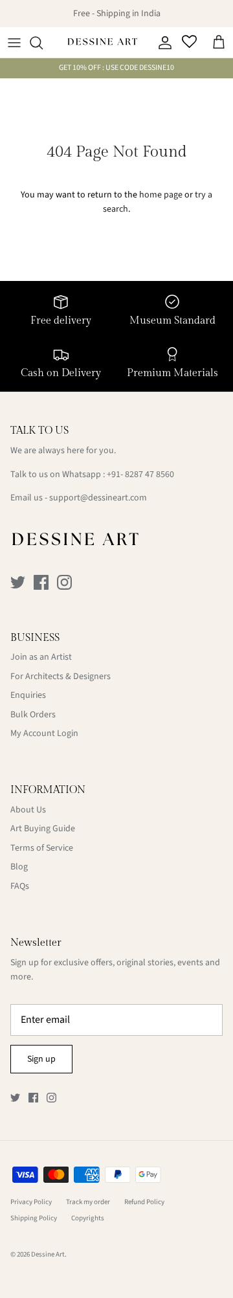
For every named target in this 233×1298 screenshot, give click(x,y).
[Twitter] (17, 582)
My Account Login (44, 733)
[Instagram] (64, 582)
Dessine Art (48, 1254)
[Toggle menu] (14, 42)
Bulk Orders (33, 714)
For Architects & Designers (60, 676)
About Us (28, 809)
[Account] (162, 42)
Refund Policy (144, 1202)
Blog (19, 866)
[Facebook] (41, 582)
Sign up (41, 1059)
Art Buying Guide (42, 828)
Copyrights (87, 1218)
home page (161, 194)
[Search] (42, 42)
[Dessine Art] (102, 43)
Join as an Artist (41, 657)
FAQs (19, 886)
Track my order (88, 1202)
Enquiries (28, 695)
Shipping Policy (33, 1218)
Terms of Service (41, 848)
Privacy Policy (31, 1202)
